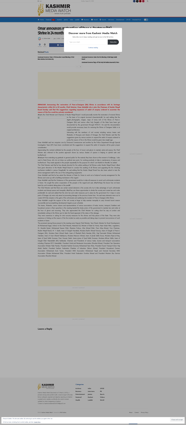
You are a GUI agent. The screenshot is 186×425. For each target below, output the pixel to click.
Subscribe (113, 42)
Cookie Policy (37, 422)
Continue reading (93, 48)
